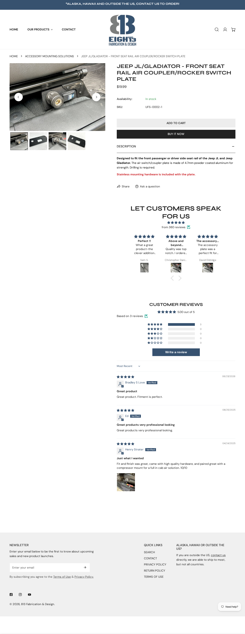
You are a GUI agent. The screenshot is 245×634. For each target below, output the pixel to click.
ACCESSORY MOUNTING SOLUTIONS (49, 56)
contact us (147, 4)
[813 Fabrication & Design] (122, 29)
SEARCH (149, 552)
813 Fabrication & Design (37, 604)
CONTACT (150, 558)
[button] (40, 29)
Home (14, 56)
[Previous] (18, 97)
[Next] (96, 97)
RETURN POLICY (154, 571)
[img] (176, 222)
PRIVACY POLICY (155, 564)
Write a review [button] (176, 352)
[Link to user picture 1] (126, 482)
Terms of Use (62, 577)
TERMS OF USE (153, 577)
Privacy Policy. (84, 577)
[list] (57, 97)
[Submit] (85, 567)
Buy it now (176, 134)
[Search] (216, 29)
